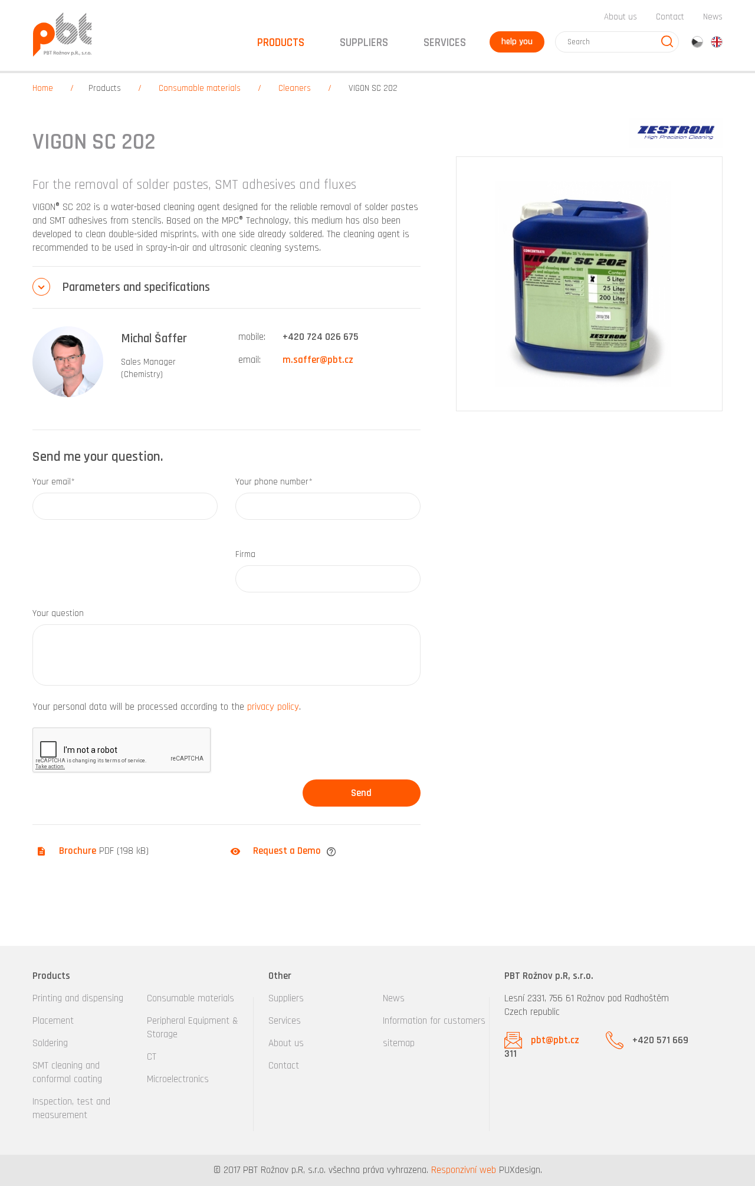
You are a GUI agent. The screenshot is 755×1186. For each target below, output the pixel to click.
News (713, 16)
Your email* (53, 481)
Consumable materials (200, 88)
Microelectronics (178, 1079)
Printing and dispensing (77, 998)
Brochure (77, 850)
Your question (58, 613)
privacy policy (273, 706)
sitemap (399, 1043)
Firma (245, 554)
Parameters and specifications (136, 287)
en (717, 42)
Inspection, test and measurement (71, 1108)
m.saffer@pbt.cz (318, 359)
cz (697, 42)
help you (517, 41)
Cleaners (294, 88)
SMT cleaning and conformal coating (67, 1072)
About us (620, 16)
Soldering (50, 1043)
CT (151, 1056)
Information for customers (434, 1020)
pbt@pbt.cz (555, 1040)
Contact (670, 16)
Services (284, 1020)
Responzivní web (463, 1170)
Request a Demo (287, 850)
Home (42, 88)
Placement (53, 1020)
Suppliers (286, 998)
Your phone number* (274, 481)
